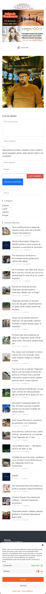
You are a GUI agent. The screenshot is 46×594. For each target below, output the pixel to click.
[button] (43, 545)
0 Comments (27, 235)
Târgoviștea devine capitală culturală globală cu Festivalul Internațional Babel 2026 (27, 514)
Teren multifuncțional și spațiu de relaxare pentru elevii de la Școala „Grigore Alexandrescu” (26, 230)
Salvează (23, 586)
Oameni (5, 212)
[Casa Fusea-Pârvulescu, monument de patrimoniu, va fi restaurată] (6, 423)
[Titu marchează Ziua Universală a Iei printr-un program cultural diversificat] (6, 488)
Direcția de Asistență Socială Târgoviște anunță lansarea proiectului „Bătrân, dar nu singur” (26, 289)
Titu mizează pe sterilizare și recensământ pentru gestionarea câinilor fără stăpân (25, 258)
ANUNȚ (15, 476)
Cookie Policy (16, 591)
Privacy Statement (27, 591)
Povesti (5, 215)
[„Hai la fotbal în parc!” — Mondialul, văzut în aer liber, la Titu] (6, 448)
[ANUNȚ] (6, 477)
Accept (23, 579)
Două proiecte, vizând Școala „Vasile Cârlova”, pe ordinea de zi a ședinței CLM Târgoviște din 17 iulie (27, 434)
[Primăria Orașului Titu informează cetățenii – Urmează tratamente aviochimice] (6, 501)
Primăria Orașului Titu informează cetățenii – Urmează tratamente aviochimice (26, 500)
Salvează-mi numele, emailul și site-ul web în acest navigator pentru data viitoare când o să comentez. (22, 153)
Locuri (4, 209)
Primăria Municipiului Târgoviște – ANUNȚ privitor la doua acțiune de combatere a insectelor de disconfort (27, 244)
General (5, 206)
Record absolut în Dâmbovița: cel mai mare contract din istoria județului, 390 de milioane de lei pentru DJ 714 (27, 392)
